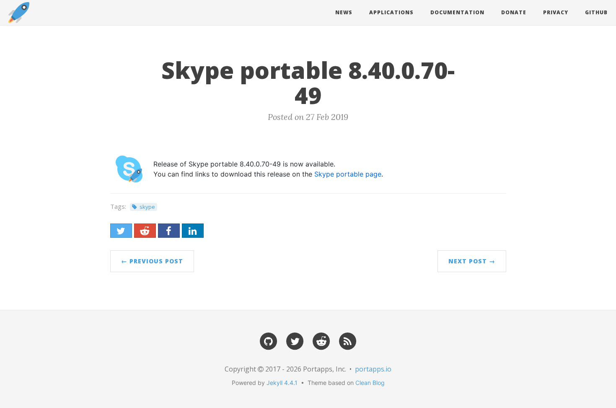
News (343, 12)
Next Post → (471, 261)
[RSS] (348, 340)
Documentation (457, 12)
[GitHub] (269, 340)
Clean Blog (370, 382)
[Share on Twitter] (121, 230)
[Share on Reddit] (145, 230)
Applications (391, 12)
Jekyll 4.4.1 (282, 382)
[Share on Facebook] (169, 230)
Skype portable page (347, 174)
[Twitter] (295, 340)
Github (596, 12)
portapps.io (373, 369)
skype (147, 206)
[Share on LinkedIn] (193, 230)
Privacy (555, 12)
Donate (513, 12)
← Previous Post (152, 261)
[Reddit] (321, 340)
